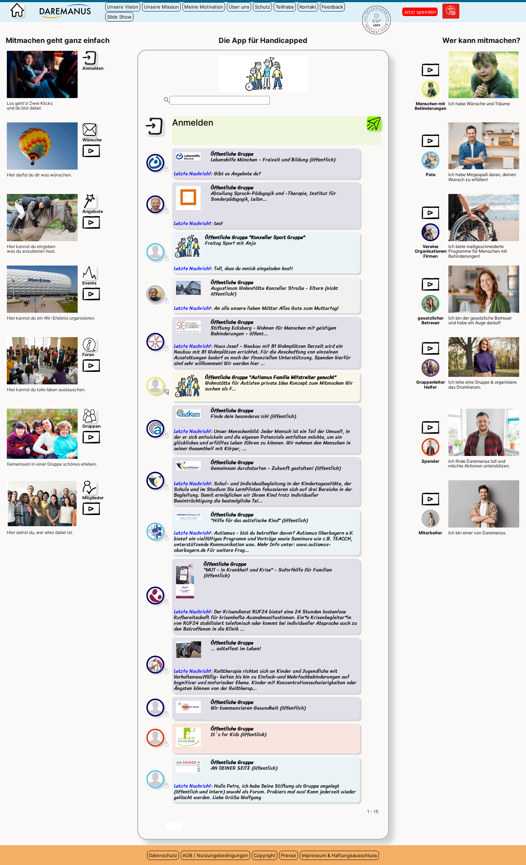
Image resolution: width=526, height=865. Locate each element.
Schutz (262, 7)
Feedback (332, 7)
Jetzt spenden (420, 12)
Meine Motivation (203, 7)
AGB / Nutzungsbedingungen (215, 855)
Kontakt (307, 7)
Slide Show (119, 17)
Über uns (239, 7)
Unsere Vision (122, 7)
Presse (288, 855)
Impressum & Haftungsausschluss (339, 855)
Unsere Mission (161, 7)
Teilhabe (285, 7)
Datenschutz (163, 855)
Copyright (265, 855)
